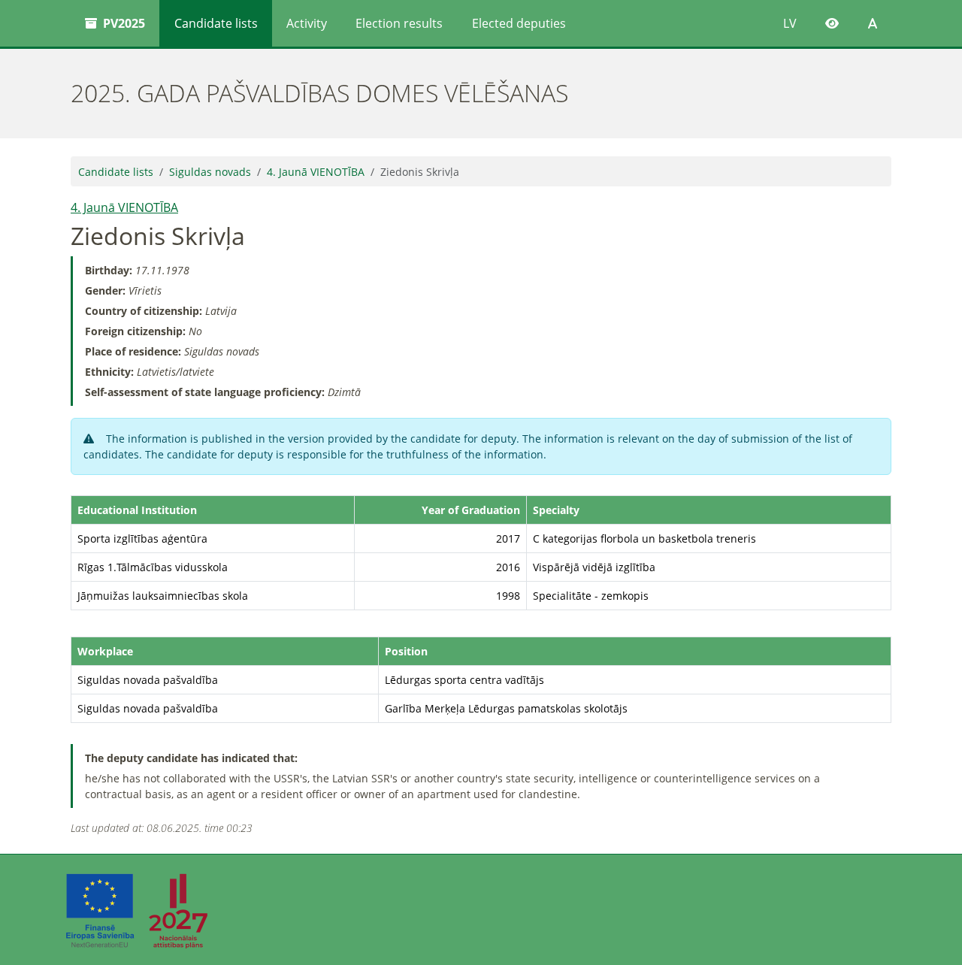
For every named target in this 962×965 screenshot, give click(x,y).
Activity (306, 23)
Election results (399, 23)
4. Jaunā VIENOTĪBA (316, 172)
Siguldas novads (210, 172)
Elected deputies (519, 23)
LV (790, 23)
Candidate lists (216, 23)
